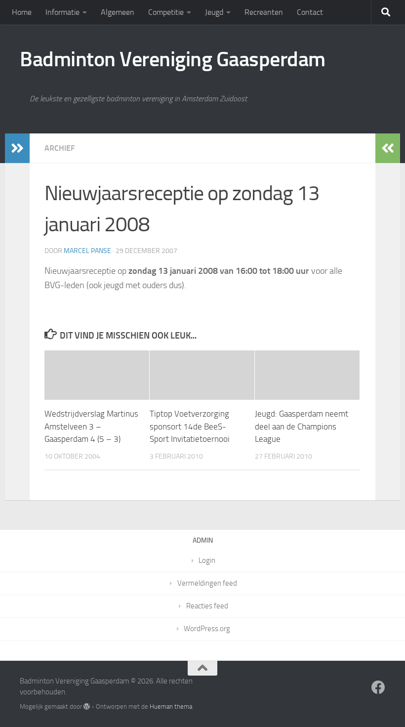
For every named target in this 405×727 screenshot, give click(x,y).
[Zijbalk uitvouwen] (17, 148)
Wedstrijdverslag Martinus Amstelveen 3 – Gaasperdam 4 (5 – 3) (91, 426)
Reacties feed (207, 605)
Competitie (166, 12)
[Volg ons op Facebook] (378, 687)
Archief (59, 148)
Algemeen (117, 12)
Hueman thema (171, 706)
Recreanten (263, 12)
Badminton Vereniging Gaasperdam (172, 59)
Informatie (62, 12)
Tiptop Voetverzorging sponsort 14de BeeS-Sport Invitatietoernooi (190, 426)
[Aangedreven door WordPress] (86, 706)
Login (207, 560)
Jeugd (214, 12)
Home (22, 12)
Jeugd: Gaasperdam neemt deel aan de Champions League (301, 426)
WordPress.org (207, 628)
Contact (310, 12)
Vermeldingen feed (207, 583)
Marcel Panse (87, 251)
